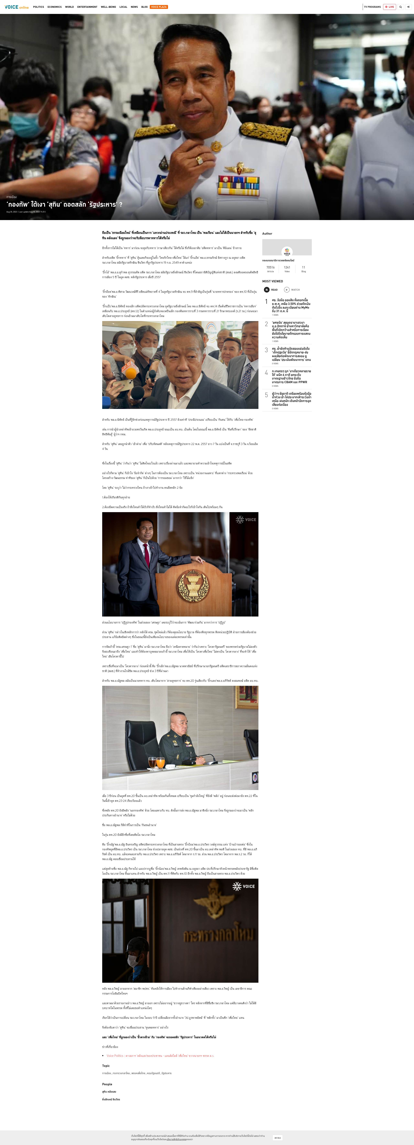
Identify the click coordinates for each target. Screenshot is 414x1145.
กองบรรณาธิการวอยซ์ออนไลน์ (278, 260)
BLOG (144, 7)
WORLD (69, 7)
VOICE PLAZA (159, 7)
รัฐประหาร (167, 1073)
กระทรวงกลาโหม (122, 1073)
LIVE (391, 7)
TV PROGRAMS (372, 7)
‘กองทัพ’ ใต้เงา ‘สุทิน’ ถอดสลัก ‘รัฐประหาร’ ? (64, 204)
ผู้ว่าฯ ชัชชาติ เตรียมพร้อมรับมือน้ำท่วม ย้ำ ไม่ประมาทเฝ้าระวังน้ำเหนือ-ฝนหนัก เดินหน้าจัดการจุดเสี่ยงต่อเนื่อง (291, 399)
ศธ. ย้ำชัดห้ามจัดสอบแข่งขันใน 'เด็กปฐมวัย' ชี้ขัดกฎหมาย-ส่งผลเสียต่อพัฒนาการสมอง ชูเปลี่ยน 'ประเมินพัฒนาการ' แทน (291, 354)
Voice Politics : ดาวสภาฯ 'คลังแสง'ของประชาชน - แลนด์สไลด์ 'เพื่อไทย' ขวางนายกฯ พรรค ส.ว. (160, 1055)
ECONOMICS (55, 7)
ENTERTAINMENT (87, 7)
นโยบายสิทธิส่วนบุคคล (176, 1139)
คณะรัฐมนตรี (154, 1073)
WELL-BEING (108, 7)
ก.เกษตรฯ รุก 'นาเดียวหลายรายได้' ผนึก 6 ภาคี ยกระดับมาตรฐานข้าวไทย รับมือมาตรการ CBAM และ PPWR (291, 376)
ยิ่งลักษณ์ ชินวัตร (111, 1099)
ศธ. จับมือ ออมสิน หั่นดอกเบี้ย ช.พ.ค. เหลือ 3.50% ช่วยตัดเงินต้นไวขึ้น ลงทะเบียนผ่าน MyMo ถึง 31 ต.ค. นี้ (291, 305)
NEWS (134, 7)
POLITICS (38, 7)
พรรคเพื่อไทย (138, 1073)
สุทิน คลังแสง (109, 1092)
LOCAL (123, 7)
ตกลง (278, 1137)
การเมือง (11, 197)
